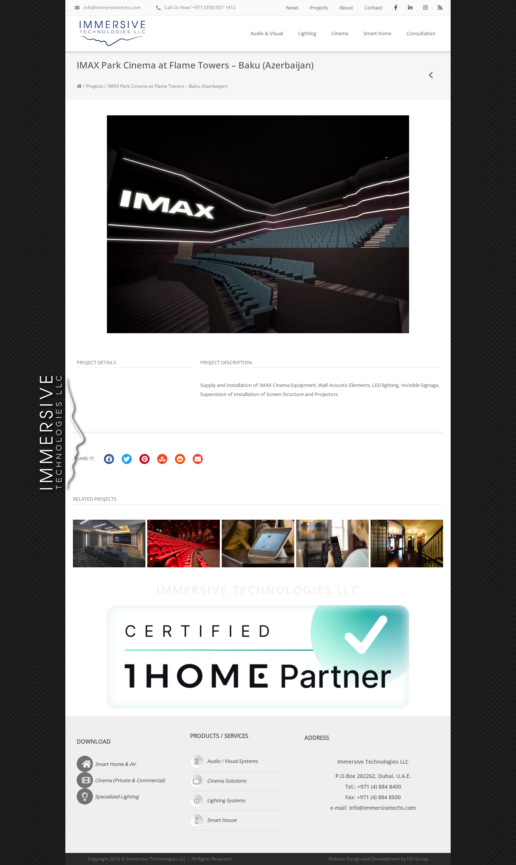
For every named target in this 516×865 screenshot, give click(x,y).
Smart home (377, 33)
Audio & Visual (266, 33)
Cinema (339, 33)
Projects (319, 7)
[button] (109, 459)
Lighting (307, 33)
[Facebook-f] (395, 7)
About (346, 7)
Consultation (421, 33)
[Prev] (431, 75)
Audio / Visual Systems (232, 761)
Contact (373, 7)
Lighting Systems (226, 800)
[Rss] (440, 7)
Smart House (221, 820)
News (292, 7)
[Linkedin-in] (410, 7)
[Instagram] (425, 7)
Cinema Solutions (226, 780)
